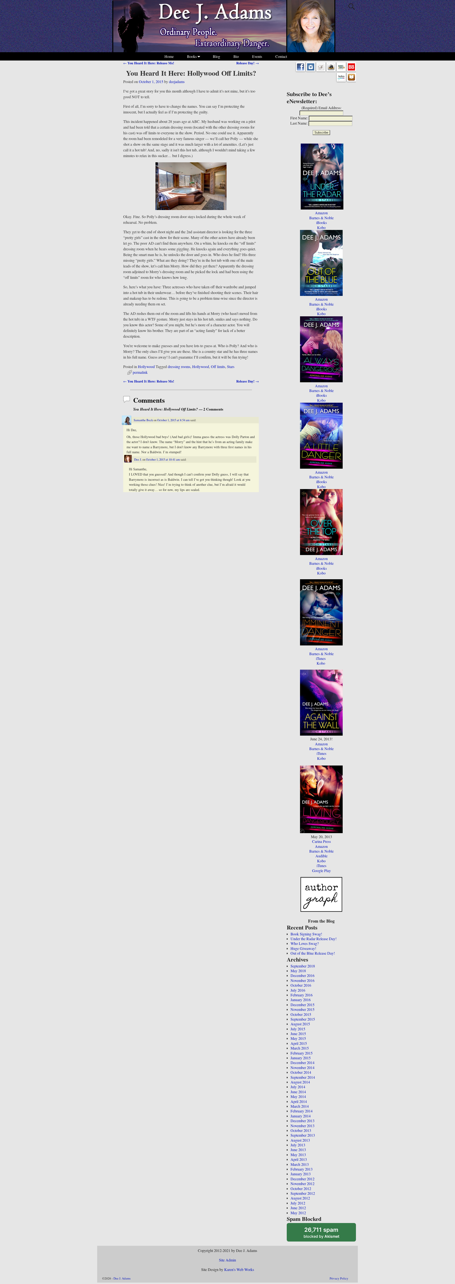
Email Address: (329, 107)
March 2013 (300, 1164)
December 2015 (302, 1004)
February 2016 (302, 994)
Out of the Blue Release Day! (313, 953)
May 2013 (298, 1154)
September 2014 (303, 1077)
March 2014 (300, 1106)
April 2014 (299, 1101)
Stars (230, 366)
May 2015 (298, 1038)
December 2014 (302, 1062)
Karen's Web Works (239, 1269)
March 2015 (300, 1048)
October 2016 (301, 985)
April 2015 (299, 1043)
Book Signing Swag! (306, 933)
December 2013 (302, 1120)
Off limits (218, 366)
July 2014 (298, 1086)
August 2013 (300, 1140)
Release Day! (247, 63)
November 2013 (302, 1125)
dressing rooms (179, 366)
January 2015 (301, 1057)
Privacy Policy (339, 1278)
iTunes (321, 658)
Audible (321, 855)
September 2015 (303, 1019)
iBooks (321, 222)
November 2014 (302, 1067)
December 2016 (302, 975)
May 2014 (298, 1096)
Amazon (321, 212)
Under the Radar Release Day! (314, 938)
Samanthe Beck (143, 420)
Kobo (321, 227)
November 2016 (302, 980)
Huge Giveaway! (303, 948)
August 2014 (300, 1081)
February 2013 (302, 1169)
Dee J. (138, 459)
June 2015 (298, 1033)
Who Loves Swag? (305, 943)
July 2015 (298, 1028)
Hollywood (146, 366)
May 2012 (298, 1212)
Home (169, 56)
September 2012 (303, 1193)
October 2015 (301, 1014)
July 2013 (298, 1144)
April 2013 (299, 1159)
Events (257, 56)
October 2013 (301, 1130)
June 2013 (298, 1149)
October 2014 (301, 1072)
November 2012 (302, 1183)
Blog (216, 56)
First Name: (299, 117)
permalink (140, 372)
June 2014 (298, 1091)
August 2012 (300, 1197)
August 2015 (300, 1023)
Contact (281, 56)
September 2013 (303, 1135)
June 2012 (298, 1207)
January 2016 (301, 999)
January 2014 (301, 1115)
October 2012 (301, 1188)
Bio (236, 56)
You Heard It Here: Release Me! (148, 63)
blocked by (328, 1234)
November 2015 (302, 1009)
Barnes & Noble (321, 217)
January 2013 (301, 1173)
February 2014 (302, 1110)
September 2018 (303, 965)
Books (192, 56)
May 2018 (298, 970)
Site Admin (227, 1259)
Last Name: (299, 123)
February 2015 (302, 1053)
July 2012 (298, 1202)
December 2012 (302, 1178)
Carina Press (321, 841)
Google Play (321, 870)
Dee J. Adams (122, 1278)
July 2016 (298, 990)
